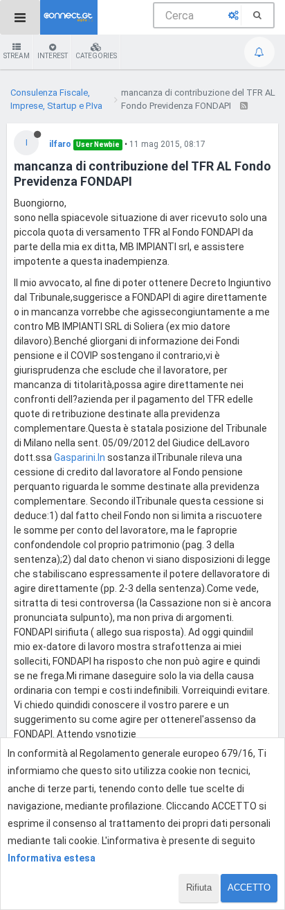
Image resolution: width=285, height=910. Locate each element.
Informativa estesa (51, 858)
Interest (52, 56)
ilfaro (60, 144)
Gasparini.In (79, 457)
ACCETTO (249, 887)
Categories (96, 56)
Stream (16, 56)
